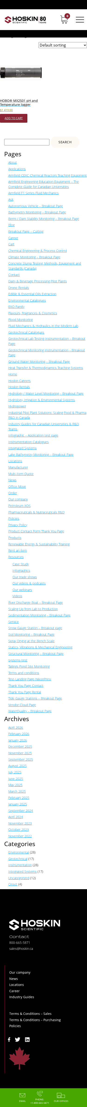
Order (12, 493)
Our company (18, 499)
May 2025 (15, 785)
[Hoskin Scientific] (25, 19)
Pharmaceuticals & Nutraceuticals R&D (36, 512)
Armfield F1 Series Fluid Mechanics (33, 193)
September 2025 (20, 759)
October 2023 (18, 829)
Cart (11, 244)
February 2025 (18, 797)
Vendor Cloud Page (22, 705)
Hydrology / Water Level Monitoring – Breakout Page (46, 393)
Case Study (21, 564)
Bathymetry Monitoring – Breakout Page (37, 212)
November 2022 (20, 836)
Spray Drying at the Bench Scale (31, 641)
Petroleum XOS (19, 505)
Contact (14, 274)
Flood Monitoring (20, 319)
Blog (11, 225)
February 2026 (18, 734)
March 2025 (17, 791)
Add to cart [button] (14, 118)
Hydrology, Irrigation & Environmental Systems (41, 400)
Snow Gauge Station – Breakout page (35, 628)
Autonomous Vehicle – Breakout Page (35, 206)
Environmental (18, 852)
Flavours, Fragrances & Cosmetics (32, 313)
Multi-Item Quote (21, 474)
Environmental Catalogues (27, 300)
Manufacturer (18, 467)
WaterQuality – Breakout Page (30, 711)
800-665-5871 (19, 942)
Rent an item (17, 550)
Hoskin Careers (19, 380)
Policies (13, 518)
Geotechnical (17, 859)
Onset (12, 884)
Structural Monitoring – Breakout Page (36, 653)
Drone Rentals (18, 287)
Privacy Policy (17, 525)
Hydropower (17, 406)
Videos (17, 596)
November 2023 (20, 823)
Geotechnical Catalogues (26, 332)
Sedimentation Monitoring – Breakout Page (39, 615)
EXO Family (16, 306)
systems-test (17, 660)
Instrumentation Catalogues (28, 442)
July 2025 (14, 772)
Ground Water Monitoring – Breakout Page (39, 361)
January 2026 (17, 740)
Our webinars (22, 590)
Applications (17, 169)
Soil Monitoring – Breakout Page (31, 634)
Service (13, 621)
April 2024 (15, 817)
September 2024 (20, 810)
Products (14, 537)
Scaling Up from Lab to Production (33, 609)
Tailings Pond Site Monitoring (29, 666)
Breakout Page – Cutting (25, 231)
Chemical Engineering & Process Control (37, 250)
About (12, 162)
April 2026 (15, 727)
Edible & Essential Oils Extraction (32, 294)
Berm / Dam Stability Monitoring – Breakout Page (43, 218)
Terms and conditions (23, 673)
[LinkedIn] (27, 1039)
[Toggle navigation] (79, 19)
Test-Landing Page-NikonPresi (29, 679)
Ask (10, 199)
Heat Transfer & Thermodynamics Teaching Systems (45, 368)
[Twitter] (17, 1039)
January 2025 (17, 804)
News (12, 480)
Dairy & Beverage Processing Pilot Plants (37, 281)
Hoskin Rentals (19, 387)
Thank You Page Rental (24, 692)
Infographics (21, 570)
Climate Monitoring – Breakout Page (34, 257)
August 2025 (17, 765)
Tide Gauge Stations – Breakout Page (35, 698)
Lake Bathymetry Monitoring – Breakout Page (41, 454)
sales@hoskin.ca (21, 948)
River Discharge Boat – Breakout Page (35, 602)
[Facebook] (9, 1039)
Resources (16, 557)
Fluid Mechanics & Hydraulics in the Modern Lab (43, 326)
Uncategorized (18, 878)
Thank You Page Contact (25, 685)
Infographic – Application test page (33, 435)
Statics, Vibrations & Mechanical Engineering (40, 647)
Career (13, 238)
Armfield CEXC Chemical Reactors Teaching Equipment (47, 175)
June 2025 (15, 778)
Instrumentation (20, 865)
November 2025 (20, 753)
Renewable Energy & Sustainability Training (39, 544)
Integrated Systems (22, 448)
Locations (15, 461)
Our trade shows (25, 577)
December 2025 (20, 746)
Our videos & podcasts (29, 583)
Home (12, 374)
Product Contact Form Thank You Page (36, 531)
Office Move (17, 486)
